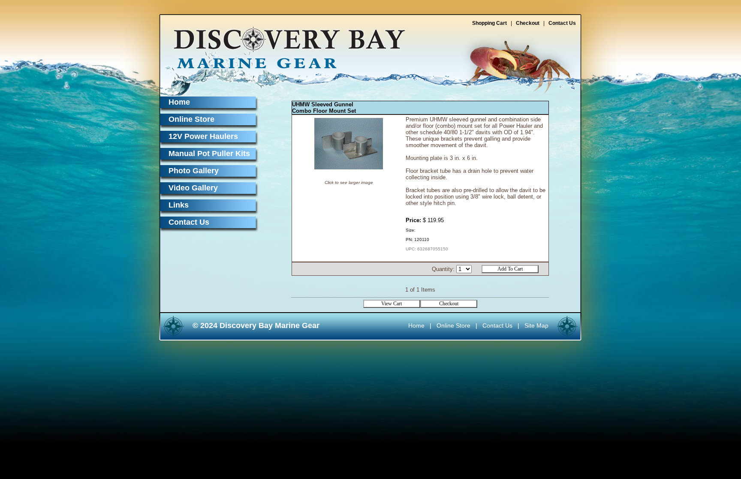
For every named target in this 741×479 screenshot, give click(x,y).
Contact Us (562, 23)
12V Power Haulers (203, 136)
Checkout (527, 23)
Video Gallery (193, 188)
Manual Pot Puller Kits (209, 153)
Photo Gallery (194, 170)
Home (179, 102)
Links (179, 205)
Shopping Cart (489, 23)
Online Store (191, 119)
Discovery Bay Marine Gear (284, 44)
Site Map (536, 325)
